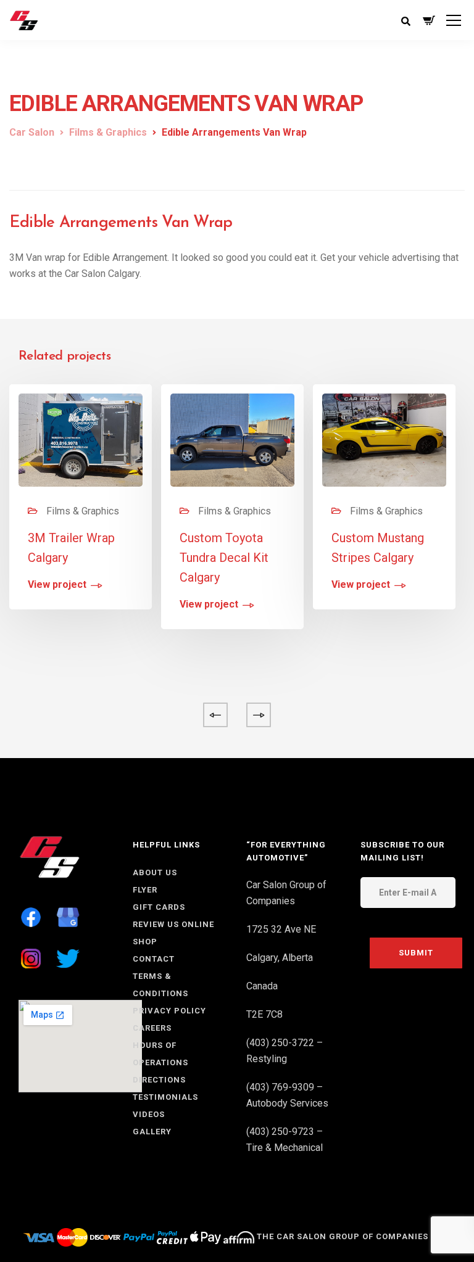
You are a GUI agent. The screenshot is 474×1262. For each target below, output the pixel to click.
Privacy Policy (169, 1010)
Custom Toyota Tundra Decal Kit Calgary (224, 557)
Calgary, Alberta (279, 957)
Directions (159, 1079)
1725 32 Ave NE (281, 929)
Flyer (145, 889)
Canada (262, 986)
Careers (152, 1028)
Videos (149, 1114)
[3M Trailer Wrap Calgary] (81, 439)
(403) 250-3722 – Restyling (284, 1051)
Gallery (152, 1131)
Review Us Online (173, 924)
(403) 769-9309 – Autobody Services (287, 1095)
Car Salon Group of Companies (286, 893)
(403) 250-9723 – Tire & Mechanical (284, 1139)
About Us (155, 872)
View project (57, 585)
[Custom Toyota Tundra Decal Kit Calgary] (232, 439)
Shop (145, 941)
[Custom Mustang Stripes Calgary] (384, 439)
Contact (154, 958)
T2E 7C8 (264, 1014)
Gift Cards (159, 907)
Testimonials (165, 1097)
